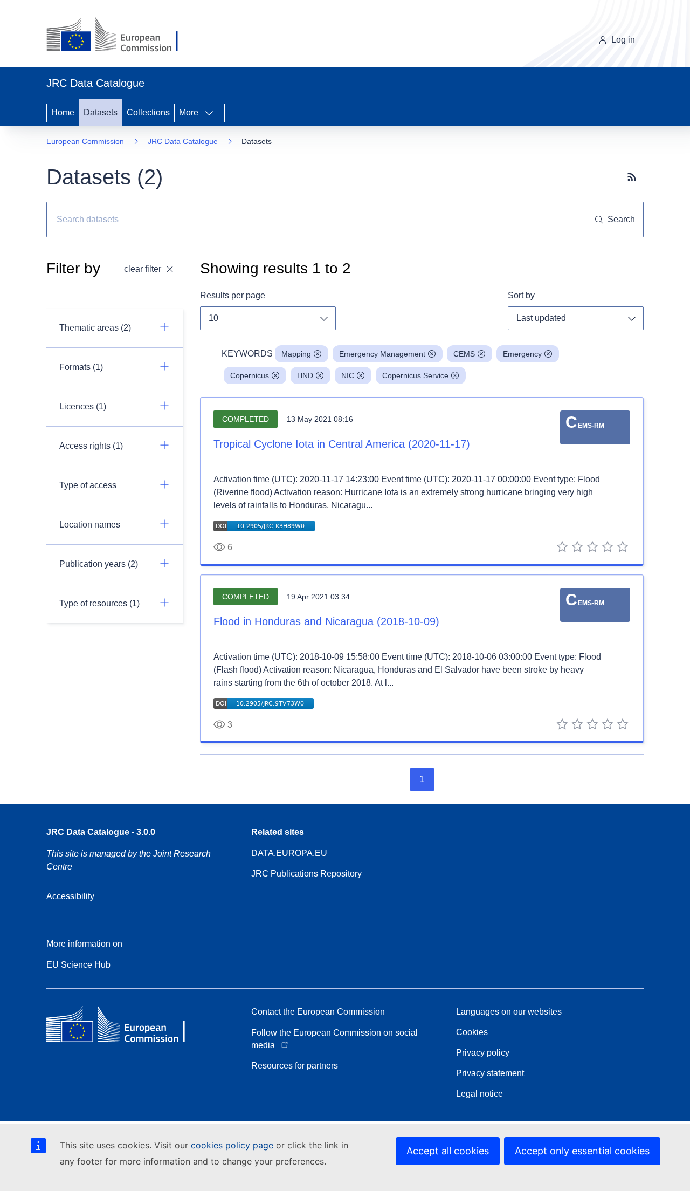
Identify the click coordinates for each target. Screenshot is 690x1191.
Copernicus (249, 375)
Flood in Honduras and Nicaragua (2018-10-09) (326, 621)
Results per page (232, 295)
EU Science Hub (78, 964)
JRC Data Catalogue (183, 141)
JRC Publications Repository (306, 873)
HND (305, 375)
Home (62, 112)
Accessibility (70, 896)
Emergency (522, 354)
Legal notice (479, 1093)
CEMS (464, 354)
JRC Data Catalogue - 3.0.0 (100, 832)
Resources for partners (294, 1065)
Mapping (296, 354)
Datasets (101, 112)
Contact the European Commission (318, 1011)
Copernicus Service (415, 375)
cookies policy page (232, 1145)
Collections (148, 112)
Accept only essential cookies (582, 1150)
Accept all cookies (447, 1150)
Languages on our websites (509, 1011)
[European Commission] (120, 35)
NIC (347, 375)
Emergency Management (382, 354)
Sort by (521, 295)
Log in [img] (623, 39)
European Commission (85, 141)
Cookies (472, 1032)
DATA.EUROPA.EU (289, 853)
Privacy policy (482, 1052)
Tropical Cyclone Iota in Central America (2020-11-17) (341, 444)
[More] (212, 112)
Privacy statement (490, 1073)
